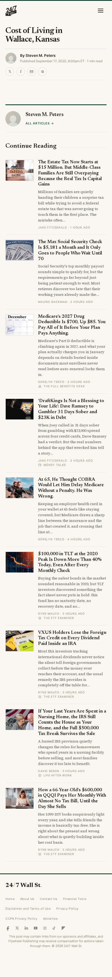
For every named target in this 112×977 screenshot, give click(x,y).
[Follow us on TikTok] (54, 928)
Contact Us (49, 899)
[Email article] (31, 71)
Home (10, 899)
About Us (27, 899)
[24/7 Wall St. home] (11, 10)
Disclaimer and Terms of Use (28, 908)
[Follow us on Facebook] (7, 928)
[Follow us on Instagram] (44, 928)
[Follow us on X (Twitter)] (17, 928)
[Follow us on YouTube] (35, 928)
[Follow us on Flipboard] (63, 928)
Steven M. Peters (40, 55)
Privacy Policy (67, 908)
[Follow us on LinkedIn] (26, 928)
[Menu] (101, 10)
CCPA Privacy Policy (21, 918)
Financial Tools (75, 899)
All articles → (40, 123)
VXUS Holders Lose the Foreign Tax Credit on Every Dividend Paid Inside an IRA (72, 638)
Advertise (50, 918)
